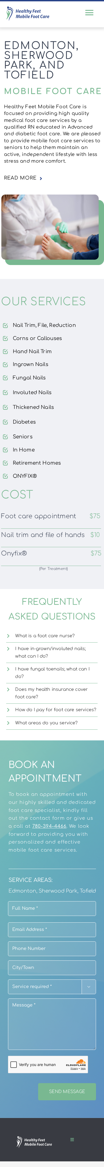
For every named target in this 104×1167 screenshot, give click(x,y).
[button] (53, 178)
